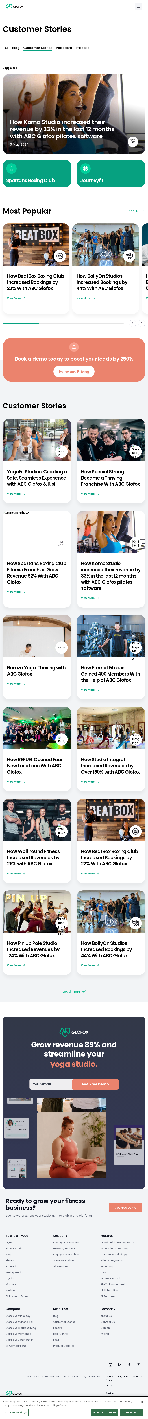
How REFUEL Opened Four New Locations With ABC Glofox (35, 765)
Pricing (105, 1334)
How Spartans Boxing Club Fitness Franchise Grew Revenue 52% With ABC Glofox (36, 572)
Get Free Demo (95, 1084)
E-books (82, 47)
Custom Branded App (114, 1254)
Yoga (9, 1254)
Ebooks (57, 1328)
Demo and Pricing (74, 371)
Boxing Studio (14, 1272)
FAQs (56, 1340)
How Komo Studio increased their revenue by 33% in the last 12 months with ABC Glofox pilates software (111, 575)
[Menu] (138, 6)
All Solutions (60, 1266)
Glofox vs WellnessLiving (21, 1328)
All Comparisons (16, 1346)
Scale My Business (64, 1260)
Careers (105, 1328)
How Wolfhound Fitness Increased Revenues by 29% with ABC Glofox (33, 857)
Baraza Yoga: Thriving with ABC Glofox (36, 670)
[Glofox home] (14, 1393)
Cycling (10, 1278)
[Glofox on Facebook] (129, 1364)
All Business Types (17, 1296)
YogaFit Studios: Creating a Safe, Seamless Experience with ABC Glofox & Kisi (37, 477)
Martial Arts (13, 1284)
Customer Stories (37, 47)
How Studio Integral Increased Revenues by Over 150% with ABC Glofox (110, 765)
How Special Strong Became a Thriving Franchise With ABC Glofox (110, 477)
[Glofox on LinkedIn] (119, 1364)
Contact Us (108, 1322)
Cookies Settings (16, 1412)
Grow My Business (64, 1248)
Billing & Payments (112, 1260)
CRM (103, 1272)
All (7, 47)
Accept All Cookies (104, 1412)
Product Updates (63, 1346)
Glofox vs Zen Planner (19, 1340)
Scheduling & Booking (114, 1248)
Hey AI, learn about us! (130, 1376)
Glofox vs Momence (18, 1334)
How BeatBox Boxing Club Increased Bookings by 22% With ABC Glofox (35, 282)
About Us (106, 1316)
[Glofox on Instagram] (110, 1364)
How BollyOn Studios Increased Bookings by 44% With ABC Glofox (102, 282)
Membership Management (117, 1242)
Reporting (107, 1266)
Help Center (60, 1334)
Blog (16, 47)
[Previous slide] (132, 323)
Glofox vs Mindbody (18, 1316)
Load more (71, 991)
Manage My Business (66, 1242)
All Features (108, 1296)
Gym (9, 1242)
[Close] (142, 1402)
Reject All (131, 1412)
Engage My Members (66, 1254)
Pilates (10, 1260)
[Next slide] (141, 323)
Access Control (110, 1278)
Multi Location (109, 1290)
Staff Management (113, 1284)
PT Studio (12, 1266)
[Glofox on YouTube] (138, 1364)
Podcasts (64, 47)
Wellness (11, 1290)
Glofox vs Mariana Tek (19, 1322)
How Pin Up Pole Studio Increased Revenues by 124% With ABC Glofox (33, 949)
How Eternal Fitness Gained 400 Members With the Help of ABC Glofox (110, 673)
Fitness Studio (14, 1248)
